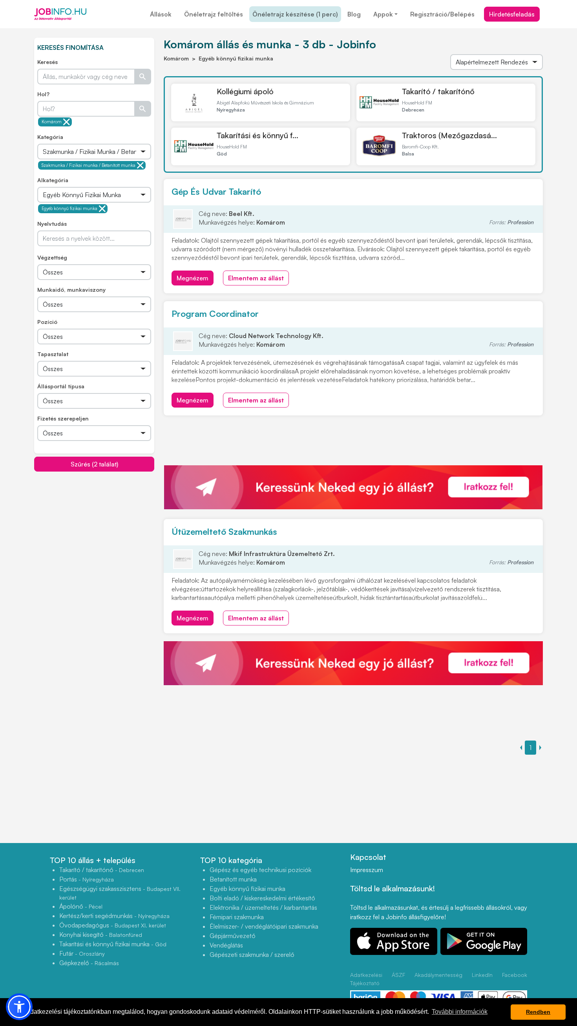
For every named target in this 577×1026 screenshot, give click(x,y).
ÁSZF (398, 974)
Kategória (50, 137)
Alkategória (52, 180)
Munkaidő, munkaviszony (71, 289)
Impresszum (366, 870)
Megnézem (192, 278)
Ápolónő (80, 906)
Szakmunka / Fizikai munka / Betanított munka (88, 165)
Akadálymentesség (438, 974)
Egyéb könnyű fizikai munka (69, 208)
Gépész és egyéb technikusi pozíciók (260, 870)
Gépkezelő (89, 963)
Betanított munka (233, 879)
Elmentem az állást (256, 278)
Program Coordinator (215, 313)
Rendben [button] (538, 1012)
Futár (82, 953)
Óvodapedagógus (112, 925)
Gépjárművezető (233, 936)
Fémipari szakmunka (237, 917)
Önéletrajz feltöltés (213, 14)
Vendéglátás (226, 945)
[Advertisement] (94, 527)
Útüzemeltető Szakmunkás (224, 531)
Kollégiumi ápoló (245, 91)
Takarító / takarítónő (438, 91)
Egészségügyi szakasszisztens (120, 893)
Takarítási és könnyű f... (257, 135)
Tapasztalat (52, 354)
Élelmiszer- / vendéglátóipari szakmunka (264, 926)
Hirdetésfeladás (512, 14)
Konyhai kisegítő (100, 934)
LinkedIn (482, 974)
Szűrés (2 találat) (94, 464)
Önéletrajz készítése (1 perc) (295, 14)
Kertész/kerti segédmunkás (114, 916)
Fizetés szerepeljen (63, 418)
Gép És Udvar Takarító (216, 191)
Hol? (43, 94)
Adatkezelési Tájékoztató (366, 978)
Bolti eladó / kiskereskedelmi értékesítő (262, 898)
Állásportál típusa (60, 386)
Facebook (514, 974)
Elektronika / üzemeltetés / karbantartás (263, 907)
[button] (19, 1006)
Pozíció (47, 321)
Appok (383, 14)
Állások (161, 14)
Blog (354, 14)
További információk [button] (460, 1011)
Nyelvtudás (52, 223)
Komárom (52, 121)
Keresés (47, 62)
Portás (86, 879)
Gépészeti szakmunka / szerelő (252, 954)
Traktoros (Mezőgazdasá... (449, 135)
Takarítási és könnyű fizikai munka (112, 944)
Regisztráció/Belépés (442, 14)
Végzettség (52, 257)
